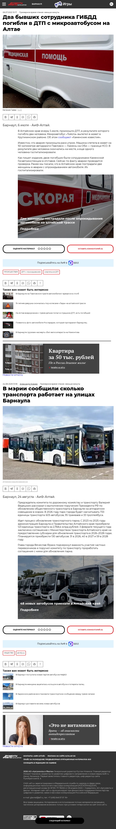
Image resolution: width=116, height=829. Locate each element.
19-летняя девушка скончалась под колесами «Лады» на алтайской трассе (51, 303)
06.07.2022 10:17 (10, 12)
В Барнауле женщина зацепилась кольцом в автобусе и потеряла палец (50, 684)
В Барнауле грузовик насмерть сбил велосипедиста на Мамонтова (47, 332)
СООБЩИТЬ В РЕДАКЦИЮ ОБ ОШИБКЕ (39, 763)
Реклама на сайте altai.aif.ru (62, 756)
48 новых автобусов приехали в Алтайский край (60, 603)
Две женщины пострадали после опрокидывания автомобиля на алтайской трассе (61, 220)
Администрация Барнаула (15, 481)
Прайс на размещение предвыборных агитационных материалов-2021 (57, 759)
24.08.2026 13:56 (10, 384)
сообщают (65, 137)
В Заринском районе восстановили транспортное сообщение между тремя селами (55, 694)
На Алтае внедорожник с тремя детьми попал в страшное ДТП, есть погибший (53, 313)
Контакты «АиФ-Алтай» (34, 756)
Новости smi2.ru (13, 374)
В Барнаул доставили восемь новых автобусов (38, 704)
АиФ (20, 110)
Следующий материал (59, 821)
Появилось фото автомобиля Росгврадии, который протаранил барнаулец (51, 323)
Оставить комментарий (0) (90, 249)
